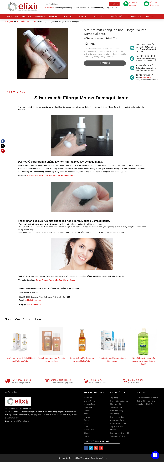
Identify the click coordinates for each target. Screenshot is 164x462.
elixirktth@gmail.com (33, 300)
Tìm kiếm (114, 4)
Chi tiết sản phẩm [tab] (16, 92)
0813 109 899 (146, 77)
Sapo (104, 458)
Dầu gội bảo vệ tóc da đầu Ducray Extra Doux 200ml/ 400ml (143, 361)
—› (26, 21)
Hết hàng (105, 63)
